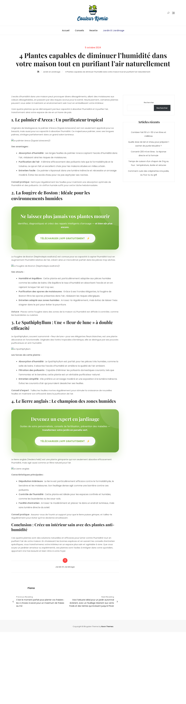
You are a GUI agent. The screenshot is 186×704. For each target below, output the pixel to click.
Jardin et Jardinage (113, 30)
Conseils (79, 30)
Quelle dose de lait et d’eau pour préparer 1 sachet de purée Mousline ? (148, 144)
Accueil (65, 30)
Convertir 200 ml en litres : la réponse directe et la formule (148, 153)
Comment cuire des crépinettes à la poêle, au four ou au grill (148, 173)
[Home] (38, 71)
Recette (93, 30)
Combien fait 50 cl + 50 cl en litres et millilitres (148, 134)
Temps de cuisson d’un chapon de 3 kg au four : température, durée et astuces (148, 163)
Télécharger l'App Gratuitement (65, 238)
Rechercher (149, 102)
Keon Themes (107, 626)
